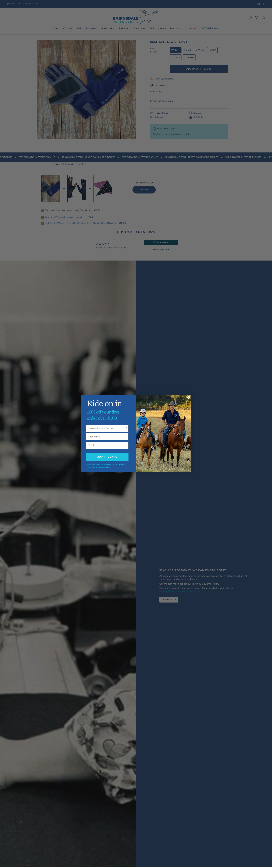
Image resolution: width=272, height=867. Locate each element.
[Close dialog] (188, 397)
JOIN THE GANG (107, 457)
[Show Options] (125, 428)
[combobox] (106, 428)
